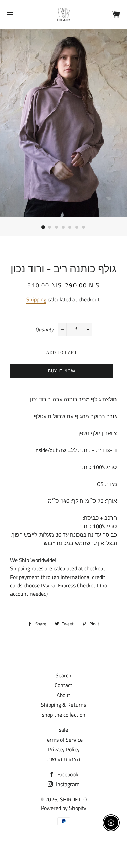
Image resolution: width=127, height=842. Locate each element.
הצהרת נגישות (63, 759)
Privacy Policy (64, 749)
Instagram (67, 784)
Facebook (67, 774)
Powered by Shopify (63, 808)
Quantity (44, 329)
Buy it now (62, 370)
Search (63, 675)
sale (63, 730)
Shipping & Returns (63, 705)
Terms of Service (64, 739)
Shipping (36, 299)
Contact (63, 685)
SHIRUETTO (73, 799)
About (63, 695)
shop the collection (63, 714)
